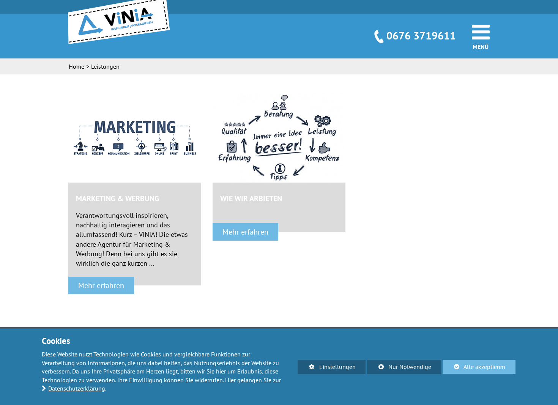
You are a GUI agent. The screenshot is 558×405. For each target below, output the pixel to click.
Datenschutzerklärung (76, 388)
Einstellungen (326, 368)
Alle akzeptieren (474, 366)
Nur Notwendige (399, 368)
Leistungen (105, 66)
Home (76, 66)
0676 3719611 (421, 35)
